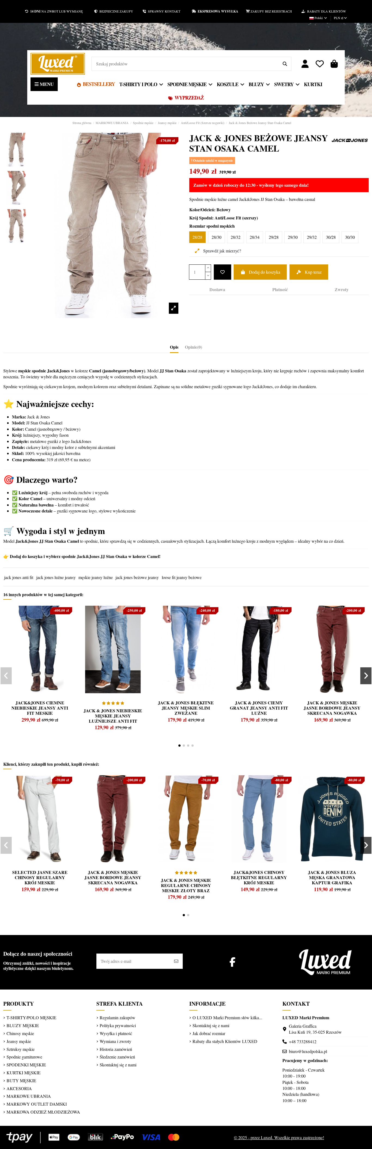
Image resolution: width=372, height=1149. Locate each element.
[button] (179, 745)
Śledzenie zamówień (117, 1057)
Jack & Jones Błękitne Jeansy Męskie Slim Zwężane (186, 707)
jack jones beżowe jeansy (137, 577)
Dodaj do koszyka (264, 272)
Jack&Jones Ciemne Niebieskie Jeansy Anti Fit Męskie (39, 707)
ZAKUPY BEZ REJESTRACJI (275, 11)
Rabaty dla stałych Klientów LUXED (225, 1041)
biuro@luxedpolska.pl (308, 1051)
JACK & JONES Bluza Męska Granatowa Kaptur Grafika (332, 877)
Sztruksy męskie (21, 1049)
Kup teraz (313, 272)
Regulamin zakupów (117, 1017)
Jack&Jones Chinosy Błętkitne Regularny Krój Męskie (259, 877)
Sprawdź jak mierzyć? (221, 251)
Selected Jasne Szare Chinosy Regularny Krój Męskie (40, 877)
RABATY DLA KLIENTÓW (325, 11)
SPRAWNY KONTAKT (169, 11)
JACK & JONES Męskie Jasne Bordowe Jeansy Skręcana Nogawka (332, 707)
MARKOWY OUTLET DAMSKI (37, 1104)
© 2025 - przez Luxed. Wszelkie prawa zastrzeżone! (279, 1137)
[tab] (193, 348)
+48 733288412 (302, 1041)
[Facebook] (233, 961)
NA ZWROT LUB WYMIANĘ (56, 11)
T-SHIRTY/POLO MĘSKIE (31, 1017)
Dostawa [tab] (217, 289)
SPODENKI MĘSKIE (26, 1064)
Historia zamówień (116, 1049)
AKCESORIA (19, 1088)
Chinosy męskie (20, 1033)
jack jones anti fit (18, 577)
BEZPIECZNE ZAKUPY (120, 11)
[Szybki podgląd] (17, 623)
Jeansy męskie (19, 1041)
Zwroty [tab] (342, 289)
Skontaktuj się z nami (118, 1064)
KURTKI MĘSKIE (24, 1072)
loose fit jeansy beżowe (182, 577)
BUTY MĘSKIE (21, 1080)
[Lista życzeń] (320, 64)
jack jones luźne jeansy (56, 577)
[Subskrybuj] (176, 961)
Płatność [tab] (280, 289)
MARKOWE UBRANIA (29, 1096)
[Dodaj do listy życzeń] (222, 272)
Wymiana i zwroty (115, 1041)
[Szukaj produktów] (284, 64)
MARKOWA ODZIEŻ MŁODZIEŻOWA (43, 1112)
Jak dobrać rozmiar (209, 1033)
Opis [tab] (174, 347)
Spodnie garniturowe (24, 1057)
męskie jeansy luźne (95, 577)
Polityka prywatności (118, 1025)
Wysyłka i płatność (116, 1033)
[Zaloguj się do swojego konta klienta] (305, 64)
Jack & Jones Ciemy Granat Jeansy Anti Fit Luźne (259, 707)
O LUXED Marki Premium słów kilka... (227, 1017)
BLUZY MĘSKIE (23, 1025)
